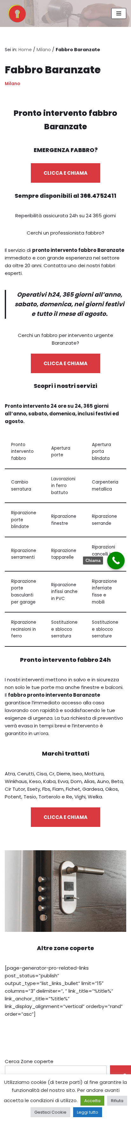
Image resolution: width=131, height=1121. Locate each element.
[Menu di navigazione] (118, 13)
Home (25, 49)
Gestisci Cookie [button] (50, 1112)
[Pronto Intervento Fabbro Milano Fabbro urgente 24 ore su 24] (15, 13)
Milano (44, 49)
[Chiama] (116, 560)
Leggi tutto (87, 1112)
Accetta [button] (92, 1101)
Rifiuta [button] (117, 1101)
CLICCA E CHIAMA (65, 173)
